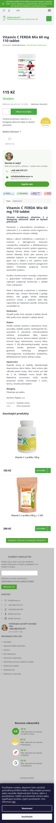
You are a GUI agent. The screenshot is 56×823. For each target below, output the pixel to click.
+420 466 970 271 (15, 605)
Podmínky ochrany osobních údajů (19, 662)
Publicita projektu (11, 666)
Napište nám (27, 184)
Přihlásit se (9, 587)
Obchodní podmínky (12, 658)
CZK (18, 10)
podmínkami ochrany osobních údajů (17, 581)
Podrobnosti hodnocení (36, 45)
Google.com (27, 765)
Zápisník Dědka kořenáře (14, 646)
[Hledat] (4, 10)
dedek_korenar (14, 614)
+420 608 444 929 (15, 609)
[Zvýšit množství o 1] (12, 110)
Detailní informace (11, 131)
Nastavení (27, 808)
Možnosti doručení (39, 104)
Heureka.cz (26, 745)
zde (13, 801)
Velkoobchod (9, 670)
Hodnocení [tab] (17, 201)
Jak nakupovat (10, 654)
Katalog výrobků (27, 778)
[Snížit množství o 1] (12, 113)
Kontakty (7, 642)
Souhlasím (27, 816)
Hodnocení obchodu (12, 674)
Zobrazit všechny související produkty (27, 540)
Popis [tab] (8, 201)
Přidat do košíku (24, 112)
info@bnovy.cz (14, 600)
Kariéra (7, 650)
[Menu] (49, 10)
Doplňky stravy (23, 403)
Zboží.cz (26, 755)
